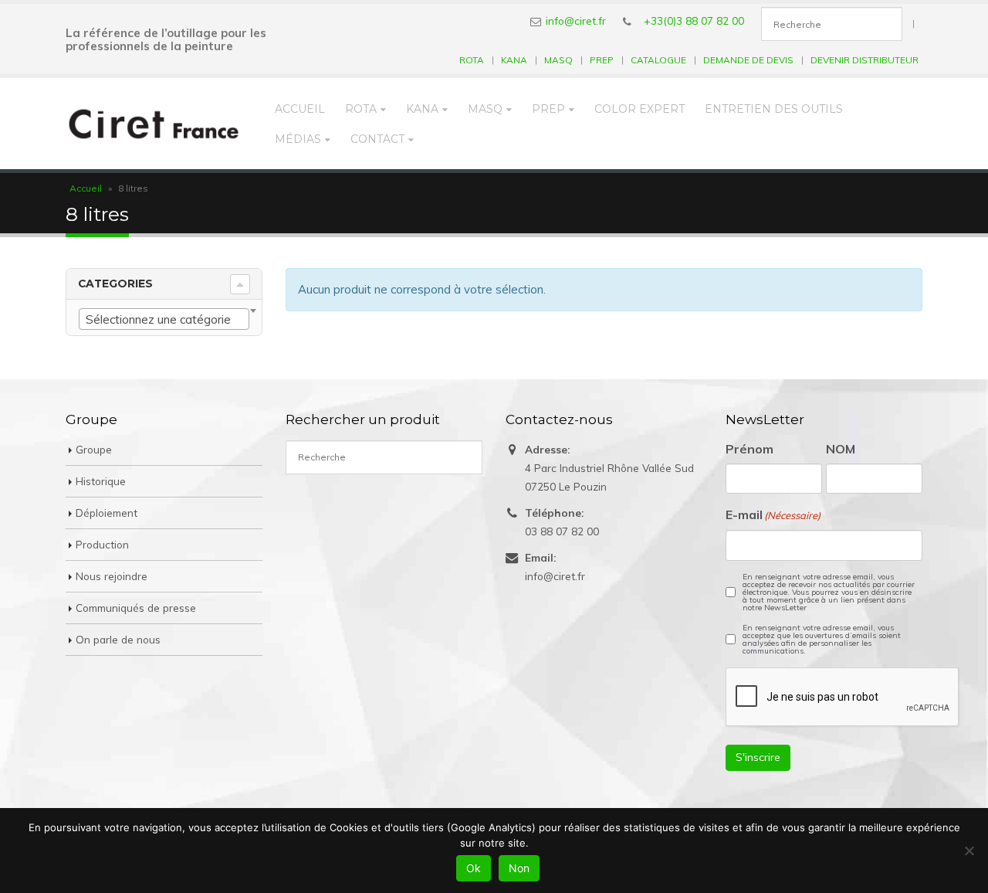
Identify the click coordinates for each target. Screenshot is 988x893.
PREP (602, 60)
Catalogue (658, 60)
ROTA (471, 60)
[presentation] (843, 697)
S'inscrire (758, 757)
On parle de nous (118, 639)
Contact (377, 139)
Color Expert (639, 109)
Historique (101, 480)
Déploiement (106, 512)
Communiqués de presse (136, 607)
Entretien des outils (774, 109)
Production (102, 544)
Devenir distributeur (864, 60)
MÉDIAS (298, 139)
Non (519, 867)
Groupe (94, 449)
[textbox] (164, 320)
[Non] (968, 850)
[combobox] (164, 319)
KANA (514, 60)
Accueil (300, 109)
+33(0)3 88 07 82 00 (694, 20)
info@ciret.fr (576, 20)
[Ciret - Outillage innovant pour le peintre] (154, 123)
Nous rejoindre (111, 575)
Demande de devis (748, 60)
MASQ (558, 60)
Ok (473, 867)
